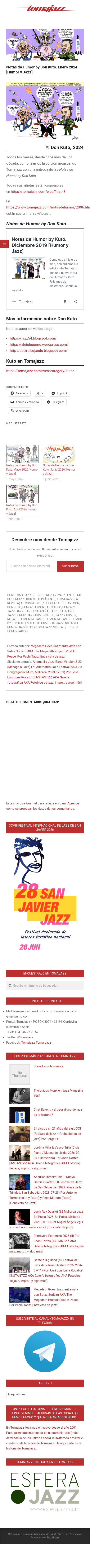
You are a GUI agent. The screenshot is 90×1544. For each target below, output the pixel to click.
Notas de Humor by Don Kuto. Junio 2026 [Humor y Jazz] (59, 469)
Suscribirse (70, 566)
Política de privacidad (20, 1534)
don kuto (14, 607)
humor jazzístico (47, 607)
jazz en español (62, 611)
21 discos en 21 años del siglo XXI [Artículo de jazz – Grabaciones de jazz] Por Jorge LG (57, 1134)
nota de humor (18, 619)
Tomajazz (44, 627)
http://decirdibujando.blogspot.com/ (38, 350)
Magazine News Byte (69, 1534)
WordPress (53, 1537)
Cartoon (72, 603)
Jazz (20, 611)
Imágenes (48, 599)
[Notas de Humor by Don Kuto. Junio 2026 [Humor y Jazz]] (59, 454)
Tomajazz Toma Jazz (36, 1042)
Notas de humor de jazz (45, 623)
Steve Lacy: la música (48, 1066)
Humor (27, 607)
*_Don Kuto (31, 599)
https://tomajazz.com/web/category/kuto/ (40, 371)
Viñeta (58, 627)
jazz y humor (65, 615)
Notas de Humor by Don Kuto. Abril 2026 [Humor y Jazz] (21, 509)
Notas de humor (43, 619)
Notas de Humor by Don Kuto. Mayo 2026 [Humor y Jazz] (22, 469)
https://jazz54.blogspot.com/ (33, 338)
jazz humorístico (40, 615)
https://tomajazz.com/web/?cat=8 (38, 191)
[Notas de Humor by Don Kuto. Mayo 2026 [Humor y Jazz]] (22, 454)
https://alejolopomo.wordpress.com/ (39, 344)
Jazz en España (37, 611)
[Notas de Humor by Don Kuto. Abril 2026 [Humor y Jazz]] (22, 494)
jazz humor (16, 615)
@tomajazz (25, 1037)
